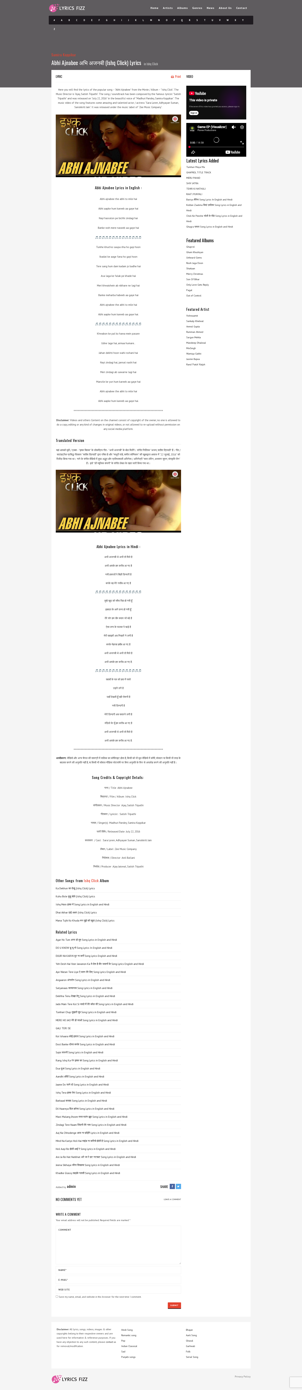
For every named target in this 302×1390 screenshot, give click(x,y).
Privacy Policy (243, 1376)
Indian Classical (129, 1346)
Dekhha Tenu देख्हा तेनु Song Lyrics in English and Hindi (85, 996)
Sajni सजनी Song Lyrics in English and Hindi (79, 1052)
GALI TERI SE (63, 1028)
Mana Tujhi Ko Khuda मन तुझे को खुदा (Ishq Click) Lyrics (85, 920)
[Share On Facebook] (172, 1186)
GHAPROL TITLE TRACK (198, 172)
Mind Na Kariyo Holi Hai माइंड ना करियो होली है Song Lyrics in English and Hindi (97, 1141)
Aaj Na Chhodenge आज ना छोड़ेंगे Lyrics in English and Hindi (87, 1132)
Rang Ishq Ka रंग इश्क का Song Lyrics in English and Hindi (87, 1060)
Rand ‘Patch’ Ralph (195, 364)
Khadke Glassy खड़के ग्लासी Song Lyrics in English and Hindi (88, 1173)
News (210, 8)
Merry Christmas (194, 273)
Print (177, 76)
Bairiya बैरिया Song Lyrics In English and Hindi (209, 199)
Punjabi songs (128, 1357)
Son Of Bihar (193, 279)
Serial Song (192, 1357)
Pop (123, 1340)
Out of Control (193, 295)
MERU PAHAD (193, 177)
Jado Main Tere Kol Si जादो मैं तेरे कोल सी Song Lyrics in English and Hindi (94, 1004)
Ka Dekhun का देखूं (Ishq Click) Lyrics (75, 888)
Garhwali (190, 1346)
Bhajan (189, 1329)
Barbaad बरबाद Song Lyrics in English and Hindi (81, 1100)
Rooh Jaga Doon (194, 263)
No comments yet (69, 1199)
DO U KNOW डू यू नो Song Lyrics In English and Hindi (84, 947)
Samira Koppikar (63, 54)
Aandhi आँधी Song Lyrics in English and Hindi (80, 1076)
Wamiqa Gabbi (193, 353)
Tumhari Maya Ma (195, 167)
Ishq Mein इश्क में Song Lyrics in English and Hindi (82, 904)
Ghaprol (190, 246)
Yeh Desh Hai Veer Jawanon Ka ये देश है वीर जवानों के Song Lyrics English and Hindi (100, 964)
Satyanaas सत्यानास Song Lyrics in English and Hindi (84, 988)
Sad (123, 1351)
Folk (188, 1351)
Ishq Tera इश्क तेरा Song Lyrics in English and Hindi (83, 1092)
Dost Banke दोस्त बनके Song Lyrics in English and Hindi (85, 1044)
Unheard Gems (194, 257)
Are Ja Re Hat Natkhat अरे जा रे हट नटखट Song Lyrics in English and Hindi (96, 1157)
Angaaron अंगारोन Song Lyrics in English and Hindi (83, 980)
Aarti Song (191, 1335)
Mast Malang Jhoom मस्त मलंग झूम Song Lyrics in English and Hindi (91, 1116)
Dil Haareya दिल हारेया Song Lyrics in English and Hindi (85, 1108)
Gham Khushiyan (194, 252)
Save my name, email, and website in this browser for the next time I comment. (100, 1296)
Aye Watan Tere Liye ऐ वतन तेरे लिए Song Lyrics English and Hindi (91, 972)
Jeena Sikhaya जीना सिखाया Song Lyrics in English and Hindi (88, 1165)
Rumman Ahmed (194, 332)
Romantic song (128, 1335)
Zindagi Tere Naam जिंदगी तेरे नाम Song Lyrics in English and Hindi (91, 1124)
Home (154, 8)
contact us (111, 1341)
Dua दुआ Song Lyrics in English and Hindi (78, 1068)
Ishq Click (152, 64)
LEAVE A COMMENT (172, 1199)
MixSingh (191, 348)
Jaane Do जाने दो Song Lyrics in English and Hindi (82, 1084)
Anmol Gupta (193, 326)
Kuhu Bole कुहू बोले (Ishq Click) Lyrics (75, 896)
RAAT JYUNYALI (194, 194)
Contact (241, 8)
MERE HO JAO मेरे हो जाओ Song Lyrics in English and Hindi (87, 1020)
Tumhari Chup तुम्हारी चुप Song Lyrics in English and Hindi (86, 1012)
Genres (197, 8)
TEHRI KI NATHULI (196, 188)
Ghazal (189, 1340)
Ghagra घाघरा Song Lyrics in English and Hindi (209, 226)
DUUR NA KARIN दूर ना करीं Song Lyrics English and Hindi (86, 956)
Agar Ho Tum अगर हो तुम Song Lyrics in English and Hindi (86, 939)
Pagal (189, 290)
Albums (182, 8)
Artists (168, 8)
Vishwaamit (192, 315)
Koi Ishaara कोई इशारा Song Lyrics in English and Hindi (85, 1036)
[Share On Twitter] (178, 1186)
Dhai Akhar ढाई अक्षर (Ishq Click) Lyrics (76, 912)
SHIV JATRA (192, 183)
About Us (225, 8)
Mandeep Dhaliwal (196, 342)
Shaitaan (190, 268)
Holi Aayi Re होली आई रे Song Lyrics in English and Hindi (86, 1149)
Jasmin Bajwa (193, 359)
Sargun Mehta (193, 337)
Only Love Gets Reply (197, 284)
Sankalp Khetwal (195, 321)
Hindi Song (127, 1329)
